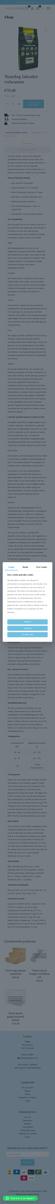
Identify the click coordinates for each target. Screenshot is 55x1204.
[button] (20, 1198)
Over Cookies (41, 567)
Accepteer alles (27, 635)
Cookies (11, 567)
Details (25, 567)
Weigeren (27, 622)
